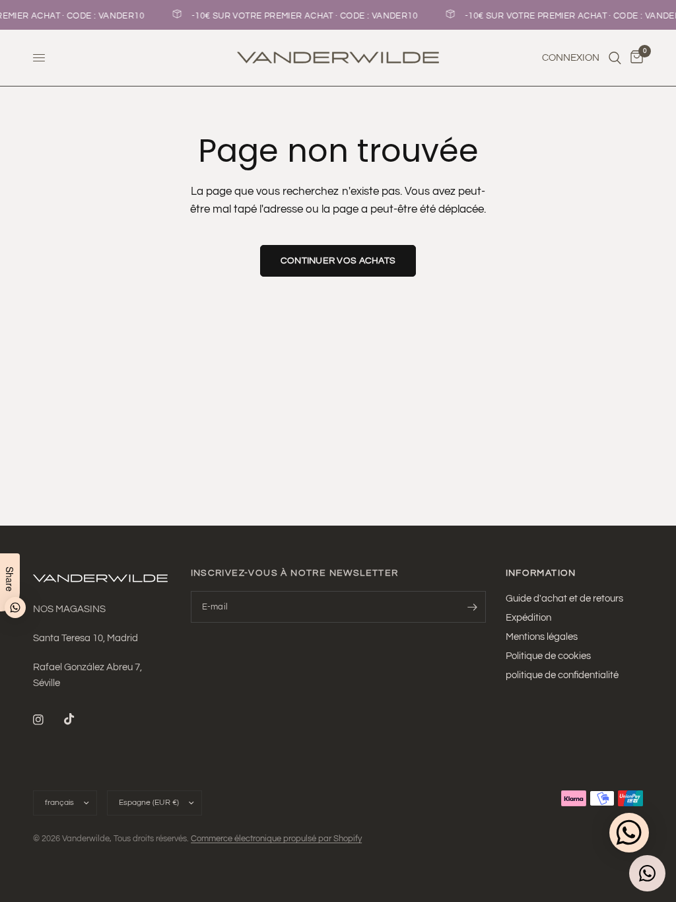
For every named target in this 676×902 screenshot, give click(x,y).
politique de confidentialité (562, 675)
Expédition (528, 618)
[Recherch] (615, 58)
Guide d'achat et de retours (564, 599)
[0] (634, 58)
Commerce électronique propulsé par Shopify (276, 838)
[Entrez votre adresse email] (472, 607)
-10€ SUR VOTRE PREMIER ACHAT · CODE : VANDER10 (302, 15)
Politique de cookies (548, 656)
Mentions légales (542, 637)
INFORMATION (541, 573)
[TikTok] (78, 719)
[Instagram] (47, 719)
